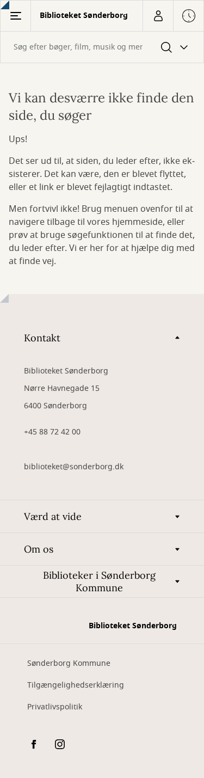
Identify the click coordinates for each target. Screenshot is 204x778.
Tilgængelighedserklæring (75, 685)
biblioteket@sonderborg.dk (73, 467)
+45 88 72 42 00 (52, 432)
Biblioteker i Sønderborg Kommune (99, 581)
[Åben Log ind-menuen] (158, 16)
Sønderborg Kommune (68, 663)
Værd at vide (53, 516)
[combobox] (102, 47)
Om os (38, 549)
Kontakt (42, 338)
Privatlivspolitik (54, 707)
